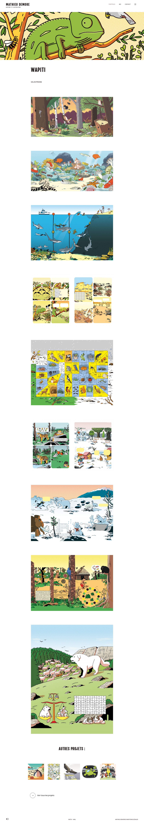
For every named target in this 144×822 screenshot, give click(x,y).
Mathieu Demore (18, 5)
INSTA (70, 819)
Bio (120, 4)
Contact (128, 4)
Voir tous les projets (43, 795)
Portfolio (112, 4)
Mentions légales (132, 819)
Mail (74, 819)
